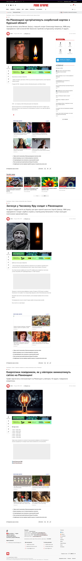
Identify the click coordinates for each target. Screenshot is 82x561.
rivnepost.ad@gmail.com (37, 536)
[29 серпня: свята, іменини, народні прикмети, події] (50, 182)
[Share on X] (8, 73)
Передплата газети (67, 1)
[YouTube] (11, 5)
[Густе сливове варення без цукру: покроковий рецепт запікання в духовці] (14, 182)
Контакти (75, 1)
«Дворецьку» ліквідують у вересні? (62, 99)
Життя (8, 186)
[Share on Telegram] (8, 79)
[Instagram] (60, 51)
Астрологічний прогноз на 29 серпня (67, 188)
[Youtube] (69, 51)
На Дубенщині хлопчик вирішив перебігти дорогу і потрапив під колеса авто (30, 358)
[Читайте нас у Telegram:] (58, 60)
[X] (8, 5)
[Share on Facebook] (8, 71)
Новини (12, 186)
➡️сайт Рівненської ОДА (17, 461)
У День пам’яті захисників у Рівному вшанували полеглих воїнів (27, 156)
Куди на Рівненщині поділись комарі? (63, 95)
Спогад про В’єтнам (16, 12)
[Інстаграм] (13, 5)
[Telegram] (15, 5)
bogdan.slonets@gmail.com (41, 533)
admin (11, 33)
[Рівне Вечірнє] (7, 553)
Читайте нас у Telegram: (65, 59)
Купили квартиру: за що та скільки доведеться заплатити (25, 158)
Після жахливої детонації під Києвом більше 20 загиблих (25, 356)
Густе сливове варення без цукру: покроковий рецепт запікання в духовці (13, 189)
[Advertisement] (32, 94)
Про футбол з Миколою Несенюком (70, 12)
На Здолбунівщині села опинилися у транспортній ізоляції (26, 160)
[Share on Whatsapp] (8, 76)
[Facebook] (60, 44)
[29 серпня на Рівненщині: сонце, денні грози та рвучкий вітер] (32, 182)
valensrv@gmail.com (41, 532)
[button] (70, 5)
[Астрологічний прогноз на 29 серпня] (67, 182)
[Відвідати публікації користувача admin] (8, 33)
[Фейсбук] (6, 5)
